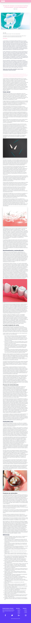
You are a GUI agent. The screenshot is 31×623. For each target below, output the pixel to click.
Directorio (26, 610)
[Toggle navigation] (29, 1)
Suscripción (19, 609)
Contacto (26, 612)
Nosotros (26, 609)
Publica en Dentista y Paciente (19, 611)
